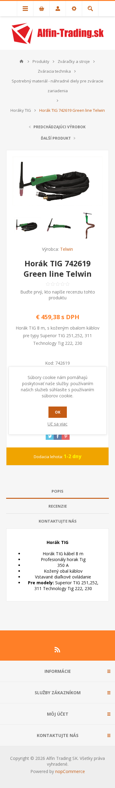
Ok (57, 412)
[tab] (57, 491)
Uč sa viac (57, 424)
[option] (28, 225)
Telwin (66, 249)
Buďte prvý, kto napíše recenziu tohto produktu (57, 295)
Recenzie (57, 506)
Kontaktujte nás (58, 521)
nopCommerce (70, 771)
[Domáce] (21, 61)
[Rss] (58, 650)
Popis (57, 491)
